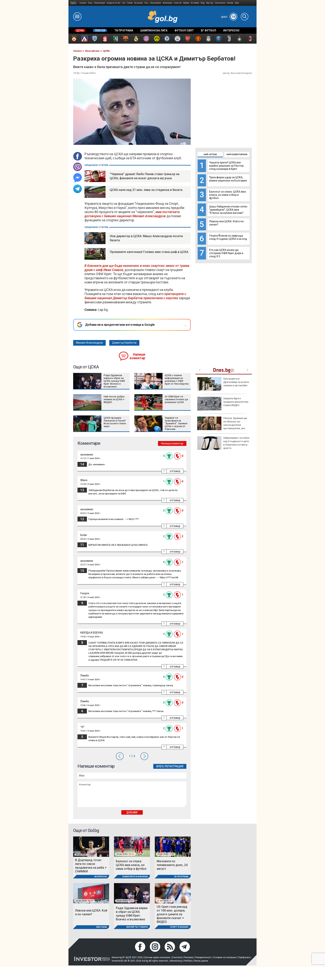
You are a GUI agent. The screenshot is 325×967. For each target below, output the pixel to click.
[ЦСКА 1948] (104, 39)
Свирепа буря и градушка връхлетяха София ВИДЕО (235, 402)
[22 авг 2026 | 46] (91, 893)
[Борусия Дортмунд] (156, 39)
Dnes (90, 3)
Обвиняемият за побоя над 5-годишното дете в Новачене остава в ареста (236, 443)
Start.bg (209, 3)
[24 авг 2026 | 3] (173, 846)
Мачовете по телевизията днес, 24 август (172, 865)
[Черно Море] (94, 39)
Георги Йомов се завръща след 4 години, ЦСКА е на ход (228, 237)
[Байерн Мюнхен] (146, 39)
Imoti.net (177, 3)
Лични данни (201, 960)
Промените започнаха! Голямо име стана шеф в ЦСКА (149, 252)
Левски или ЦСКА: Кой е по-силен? (91, 912)
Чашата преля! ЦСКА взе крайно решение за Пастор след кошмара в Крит (226, 165)
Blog (203, 3)
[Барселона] (125, 39)
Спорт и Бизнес (179, 927)
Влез (159, 766)
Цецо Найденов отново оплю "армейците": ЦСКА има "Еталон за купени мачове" (228, 209)
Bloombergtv (99, 3)
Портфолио (244, 957)
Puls (146, 3)
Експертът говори (137, 927)
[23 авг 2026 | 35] (132, 846)
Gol (123, 3)
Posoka (230, 3)
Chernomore (220, 3)
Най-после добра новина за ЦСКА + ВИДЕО (114, 399)
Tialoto (130, 3)
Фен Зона (101, 927)
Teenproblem (155, 3)
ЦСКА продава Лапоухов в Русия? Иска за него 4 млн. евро (115, 422)
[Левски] (84, 39)
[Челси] (167, 39)
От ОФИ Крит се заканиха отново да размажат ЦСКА (176, 399)
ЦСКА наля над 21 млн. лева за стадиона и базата (146, 190)
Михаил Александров (89, 342)
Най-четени (210, 154)
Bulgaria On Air (114, 3)
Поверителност (203, 957)
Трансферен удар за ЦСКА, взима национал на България (228, 179)
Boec (237, 3)
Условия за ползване (224, 957)
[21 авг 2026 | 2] (173, 893)
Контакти (177, 957)
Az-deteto (195, 3)
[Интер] (239, 39)
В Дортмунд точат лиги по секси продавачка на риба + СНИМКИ (91, 865)
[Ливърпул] (208, 39)
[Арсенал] (187, 39)
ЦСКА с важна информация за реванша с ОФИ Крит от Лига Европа (176, 379)
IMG (74, 3)
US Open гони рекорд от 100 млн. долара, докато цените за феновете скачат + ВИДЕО (172, 914)
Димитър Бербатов (124, 342)
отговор (175, 471)
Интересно (100, 876)
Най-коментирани (236, 154)
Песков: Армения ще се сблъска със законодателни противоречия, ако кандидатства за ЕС (222, 425)
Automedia (167, 3)
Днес (228, 17)
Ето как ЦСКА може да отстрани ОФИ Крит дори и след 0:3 (226, 253)
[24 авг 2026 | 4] (132, 893)
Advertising (176, 960)
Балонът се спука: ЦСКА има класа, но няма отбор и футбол (227, 195)
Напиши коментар (137, 356)
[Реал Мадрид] (136, 39)
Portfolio (188, 960)
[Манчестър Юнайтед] (198, 39)
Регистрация (174, 766)
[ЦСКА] (73, 39)
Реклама (188, 957)
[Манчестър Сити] (177, 39)
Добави (131, 812)
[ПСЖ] (218, 39)
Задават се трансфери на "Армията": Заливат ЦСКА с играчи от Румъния (176, 423)
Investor (82, 3)
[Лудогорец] (115, 39)
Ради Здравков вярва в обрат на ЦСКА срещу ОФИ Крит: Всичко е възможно (114, 381)
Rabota (186, 3)
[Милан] (249, 39)
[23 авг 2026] (91, 846)
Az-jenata (138, 3)
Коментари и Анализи (135, 876)
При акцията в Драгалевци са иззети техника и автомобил (236, 382)
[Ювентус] (229, 39)
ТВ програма (181, 876)
